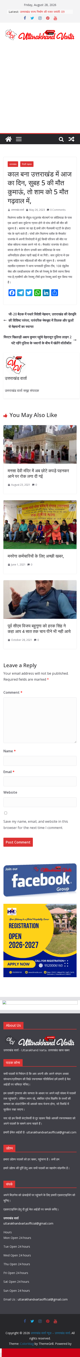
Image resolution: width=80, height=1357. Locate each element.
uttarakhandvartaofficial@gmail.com (51, 1132)
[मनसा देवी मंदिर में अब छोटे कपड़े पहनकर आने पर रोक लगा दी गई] (40, 428)
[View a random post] (71, 139)
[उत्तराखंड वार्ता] (40, 1036)
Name (9, 751)
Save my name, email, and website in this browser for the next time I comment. (35, 824)
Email (9, 771)
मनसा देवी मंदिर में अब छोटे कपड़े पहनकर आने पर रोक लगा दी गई (38, 473)
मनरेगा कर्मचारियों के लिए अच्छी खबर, (36, 556)
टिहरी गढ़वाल (27, 164)
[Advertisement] (40, 91)
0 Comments (57, 210)
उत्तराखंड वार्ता (17, 210)
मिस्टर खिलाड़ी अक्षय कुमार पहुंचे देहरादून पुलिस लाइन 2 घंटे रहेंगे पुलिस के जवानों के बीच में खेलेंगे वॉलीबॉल (37, 340)
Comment (12, 692)
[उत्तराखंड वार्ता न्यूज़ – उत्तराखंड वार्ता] (8, 139)
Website (10, 792)
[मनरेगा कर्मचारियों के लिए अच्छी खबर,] (40, 503)
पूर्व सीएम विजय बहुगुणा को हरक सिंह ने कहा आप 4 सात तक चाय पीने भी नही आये (39, 628)
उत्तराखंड (12, 164)
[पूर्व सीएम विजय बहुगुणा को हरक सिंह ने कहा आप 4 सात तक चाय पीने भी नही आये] (40, 583)
